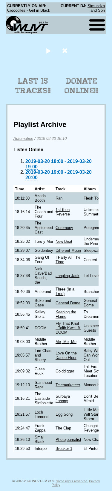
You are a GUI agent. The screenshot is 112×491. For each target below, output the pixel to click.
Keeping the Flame (66, 314)
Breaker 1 (64, 448)
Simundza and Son (96, 8)
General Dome (68, 303)
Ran (59, 198)
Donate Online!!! (82, 85)
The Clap (63, 428)
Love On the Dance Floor (66, 355)
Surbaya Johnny (63, 398)
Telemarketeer (68, 385)
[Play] (48, 50)
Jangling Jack (67, 275)
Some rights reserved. (72, 481)
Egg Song (64, 414)
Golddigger (65, 371)
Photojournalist (68, 439)
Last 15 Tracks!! (33, 85)
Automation (23, 138)
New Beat (64, 241)
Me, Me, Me (66, 341)
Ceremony (64, 227)
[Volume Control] (65, 50)
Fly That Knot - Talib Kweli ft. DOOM (68, 328)
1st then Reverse (63, 211)
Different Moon (68, 250)
